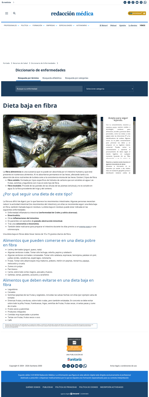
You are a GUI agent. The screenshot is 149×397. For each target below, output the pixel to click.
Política (24, 25)
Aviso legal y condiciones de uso (123, 366)
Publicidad (48, 387)
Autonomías (81, 25)
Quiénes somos (33, 387)
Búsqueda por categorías (76, 78)
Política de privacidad (66, 387)
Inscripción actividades (111, 387)
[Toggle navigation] (6, 13)
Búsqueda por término (28, 78)
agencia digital (65, 394)
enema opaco (85, 226)
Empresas (50, 25)
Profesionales (10, 25)
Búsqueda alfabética (51, 78)
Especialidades (65, 25)
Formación (37, 25)
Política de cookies (88, 387)
